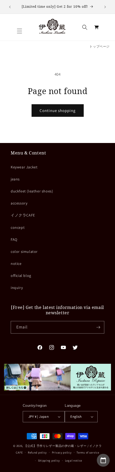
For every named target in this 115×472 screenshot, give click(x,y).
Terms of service (87, 452)
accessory (19, 203)
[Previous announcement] (10, 7)
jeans (15, 179)
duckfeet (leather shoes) (32, 191)
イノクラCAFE (23, 215)
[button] (19, 31)
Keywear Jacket (24, 167)
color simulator (24, 251)
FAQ (14, 239)
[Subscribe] (98, 327)
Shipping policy (49, 460)
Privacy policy (62, 452)
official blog (21, 275)
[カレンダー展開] (103, 460)
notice (16, 263)
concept (18, 227)
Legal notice (73, 460)
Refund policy (37, 452)
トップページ (99, 46)
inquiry (17, 287)
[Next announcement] (105, 7)
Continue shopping (58, 110)
